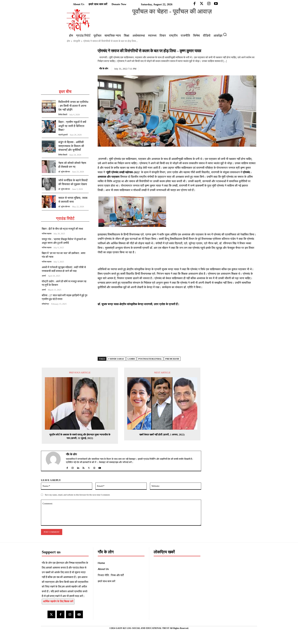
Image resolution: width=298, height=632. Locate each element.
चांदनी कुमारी (63, 135)
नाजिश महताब (46, 233)
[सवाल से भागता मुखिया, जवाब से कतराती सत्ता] (49, 201)
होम (68, 41)
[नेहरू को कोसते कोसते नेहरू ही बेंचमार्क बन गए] (49, 166)
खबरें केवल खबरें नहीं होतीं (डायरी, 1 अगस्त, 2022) (162, 434)
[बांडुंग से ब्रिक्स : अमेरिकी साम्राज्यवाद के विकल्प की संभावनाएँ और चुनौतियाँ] (49, 146)
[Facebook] (232, 68)
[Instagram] (70, 614)
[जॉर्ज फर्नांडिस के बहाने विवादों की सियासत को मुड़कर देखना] (49, 184)
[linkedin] (78, 467)
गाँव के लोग (103, 68)
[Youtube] (79, 614)
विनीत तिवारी (62, 114)
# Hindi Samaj (116, 359)
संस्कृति (76, 41)
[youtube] (100, 467)
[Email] (253, 68)
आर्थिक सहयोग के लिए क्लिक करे (58, 601)
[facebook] (67, 467)
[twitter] (89, 467)
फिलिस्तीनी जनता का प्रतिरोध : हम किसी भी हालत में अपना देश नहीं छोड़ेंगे (73, 105)
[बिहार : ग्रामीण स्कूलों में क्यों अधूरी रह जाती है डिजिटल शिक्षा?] (49, 126)
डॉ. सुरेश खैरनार (64, 172)
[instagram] (72, 467)
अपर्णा (44, 276)
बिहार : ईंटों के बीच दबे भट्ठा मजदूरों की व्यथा (62, 228)
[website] (94, 467)
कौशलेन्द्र (45, 304)
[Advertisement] (65, 68)
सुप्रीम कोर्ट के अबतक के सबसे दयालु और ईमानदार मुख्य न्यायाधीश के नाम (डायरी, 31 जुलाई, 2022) (79, 436)
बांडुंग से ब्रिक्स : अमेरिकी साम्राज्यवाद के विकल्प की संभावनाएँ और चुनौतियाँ (71, 146)
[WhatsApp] (246, 68)
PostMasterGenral (150, 359)
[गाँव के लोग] (55, 461)
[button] (226, 34)
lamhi (131, 359)
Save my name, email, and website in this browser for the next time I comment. (77, 495)
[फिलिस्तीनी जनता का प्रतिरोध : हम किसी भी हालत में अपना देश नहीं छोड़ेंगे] (49, 106)
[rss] (83, 467)
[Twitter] (239, 68)
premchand (172, 359)
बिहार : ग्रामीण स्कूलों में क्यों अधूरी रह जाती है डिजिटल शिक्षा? (72, 125)
